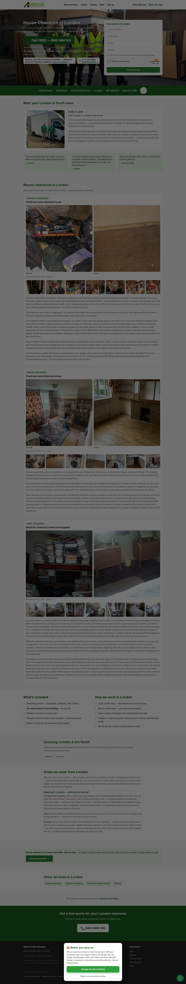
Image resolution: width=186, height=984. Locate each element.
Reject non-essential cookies (93, 976)
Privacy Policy (72, 962)
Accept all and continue (93, 969)
